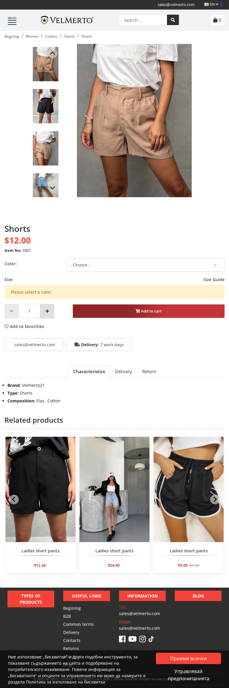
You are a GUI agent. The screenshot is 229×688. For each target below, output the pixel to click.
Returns (71, 648)
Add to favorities (26, 326)
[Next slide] (52, 187)
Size (114, 279)
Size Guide (214, 279)
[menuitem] (45, 64)
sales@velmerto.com (176, 4)
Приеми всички (188, 658)
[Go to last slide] (52, 53)
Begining (72, 608)
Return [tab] (149, 371)
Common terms (78, 624)
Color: (10, 263)
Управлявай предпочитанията (188, 675)
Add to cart (151, 311)
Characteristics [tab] (89, 371)
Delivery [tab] (123, 371)
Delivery (71, 632)
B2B (67, 616)
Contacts (72, 640)
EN (212, 4)
